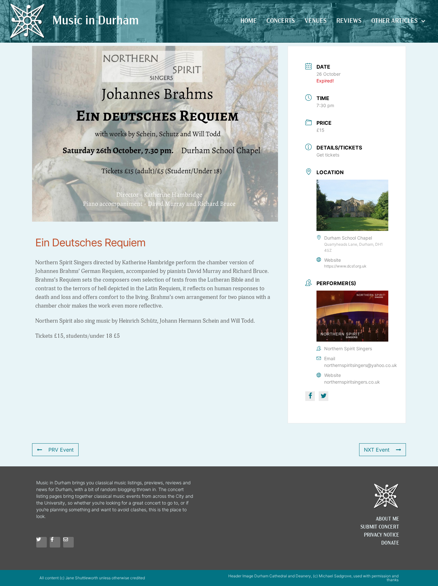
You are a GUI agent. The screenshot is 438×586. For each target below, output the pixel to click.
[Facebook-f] (55, 542)
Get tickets (327, 154)
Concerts (280, 21)
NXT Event (377, 449)
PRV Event (61, 449)
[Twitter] (41, 542)
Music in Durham (95, 21)
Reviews (349, 21)
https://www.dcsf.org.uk (345, 266)
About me (387, 519)
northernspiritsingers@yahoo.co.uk (360, 365)
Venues (316, 21)
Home (248, 21)
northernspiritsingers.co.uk (352, 382)
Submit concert (379, 527)
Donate (390, 543)
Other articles (394, 21)
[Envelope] (68, 542)
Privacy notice (381, 535)
